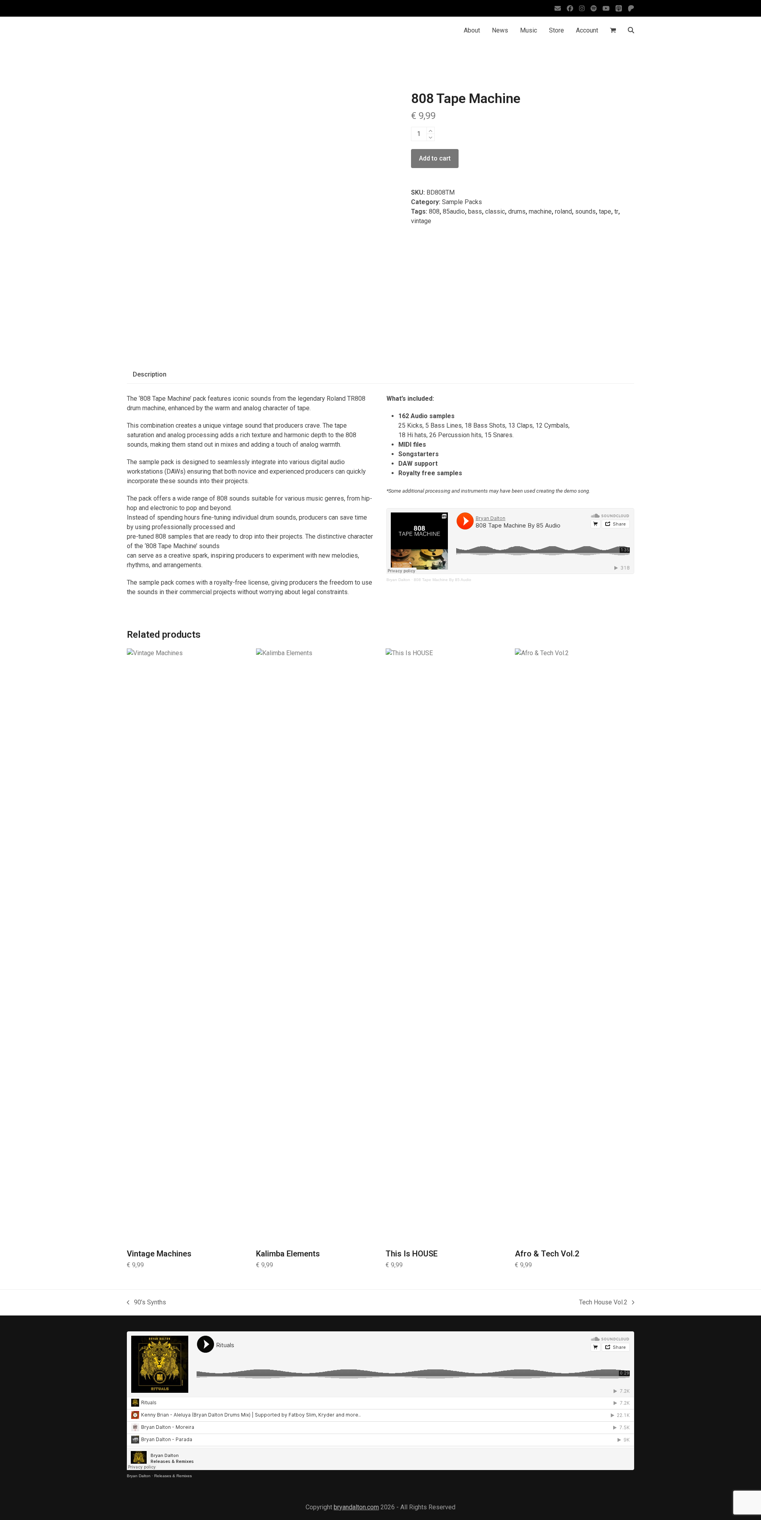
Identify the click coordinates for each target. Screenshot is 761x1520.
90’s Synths (146, 1302)
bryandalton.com (356, 1507)
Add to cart (435, 158)
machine (540, 211)
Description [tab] (149, 374)
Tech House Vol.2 (603, 1302)
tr (616, 211)
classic (495, 211)
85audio (454, 211)
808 (434, 211)
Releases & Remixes (173, 1476)
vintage (421, 221)
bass (475, 211)
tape (605, 211)
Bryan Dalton (398, 579)
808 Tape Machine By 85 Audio (442, 579)
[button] (613, 30)
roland (563, 211)
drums (517, 211)
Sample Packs (462, 202)
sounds (585, 211)
